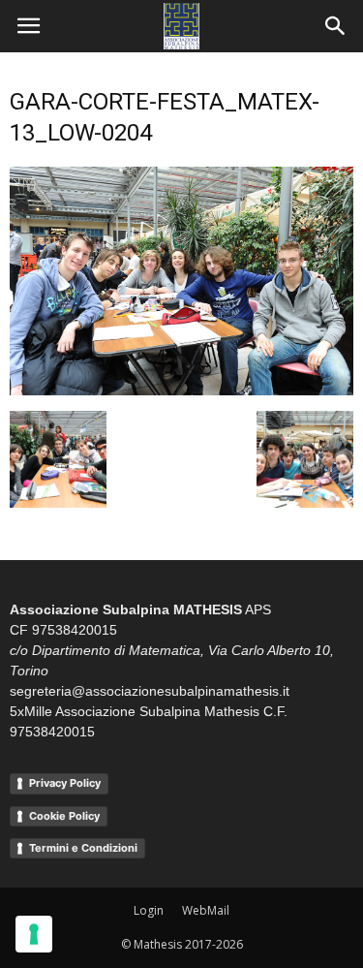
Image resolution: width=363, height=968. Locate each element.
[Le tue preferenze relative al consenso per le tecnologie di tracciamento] (33, 934)
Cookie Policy (64, 816)
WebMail (205, 910)
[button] (336, 26)
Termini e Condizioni (83, 848)
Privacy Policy (65, 783)
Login (149, 910)
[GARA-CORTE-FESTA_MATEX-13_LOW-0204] (181, 390)
